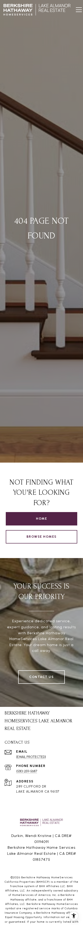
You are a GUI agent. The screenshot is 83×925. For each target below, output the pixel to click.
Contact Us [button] (41, 677)
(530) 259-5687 (26, 771)
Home (41, 519)
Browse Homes (42, 537)
